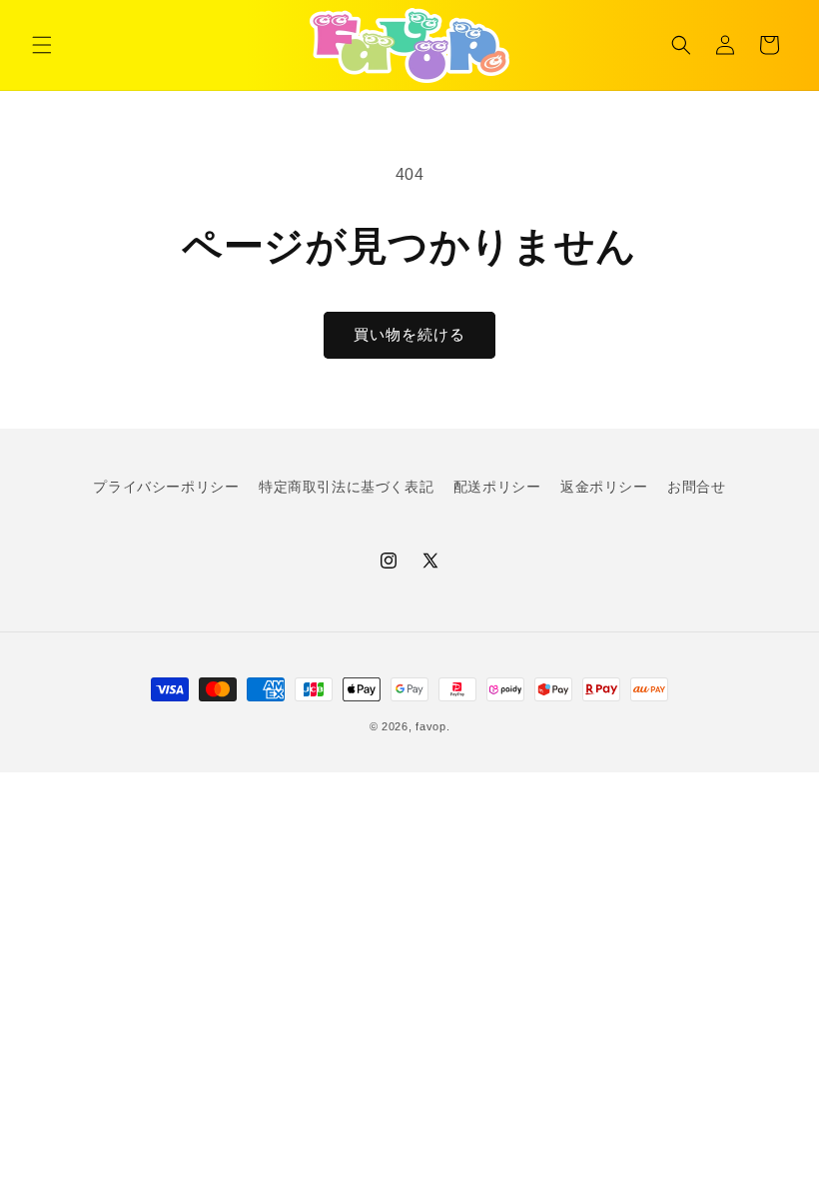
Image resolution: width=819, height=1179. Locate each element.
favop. (432, 726)
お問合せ (696, 487)
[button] (42, 45)
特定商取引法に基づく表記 (346, 487)
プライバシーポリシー (166, 487)
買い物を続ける (409, 334)
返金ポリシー (604, 487)
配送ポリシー (497, 487)
